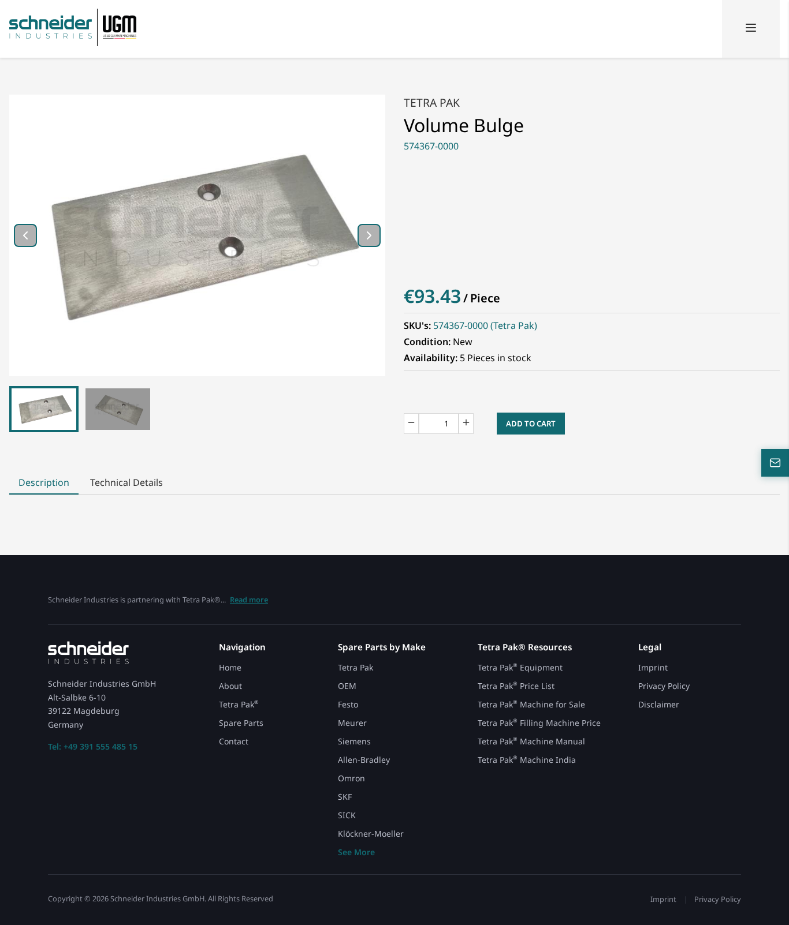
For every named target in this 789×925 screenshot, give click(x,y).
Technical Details (126, 482)
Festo (348, 704)
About (230, 685)
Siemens (354, 741)
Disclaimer (658, 704)
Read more (249, 599)
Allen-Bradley (364, 759)
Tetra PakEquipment (520, 667)
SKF (345, 796)
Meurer (352, 722)
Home (230, 667)
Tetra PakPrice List (516, 685)
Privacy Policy (664, 685)
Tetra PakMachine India (527, 759)
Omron (351, 778)
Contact (233, 741)
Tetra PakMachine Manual (531, 741)
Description (43, 482)
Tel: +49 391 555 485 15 (92, 747)
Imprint (653, 667)
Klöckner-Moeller (371, 833)
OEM (347, 685)
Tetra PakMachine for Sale (531, 704)
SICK (347, 815)
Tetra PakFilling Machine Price (539, 722)
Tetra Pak (432, 102)
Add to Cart (531, 423)
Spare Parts (241, 722)
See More (356, 852)
